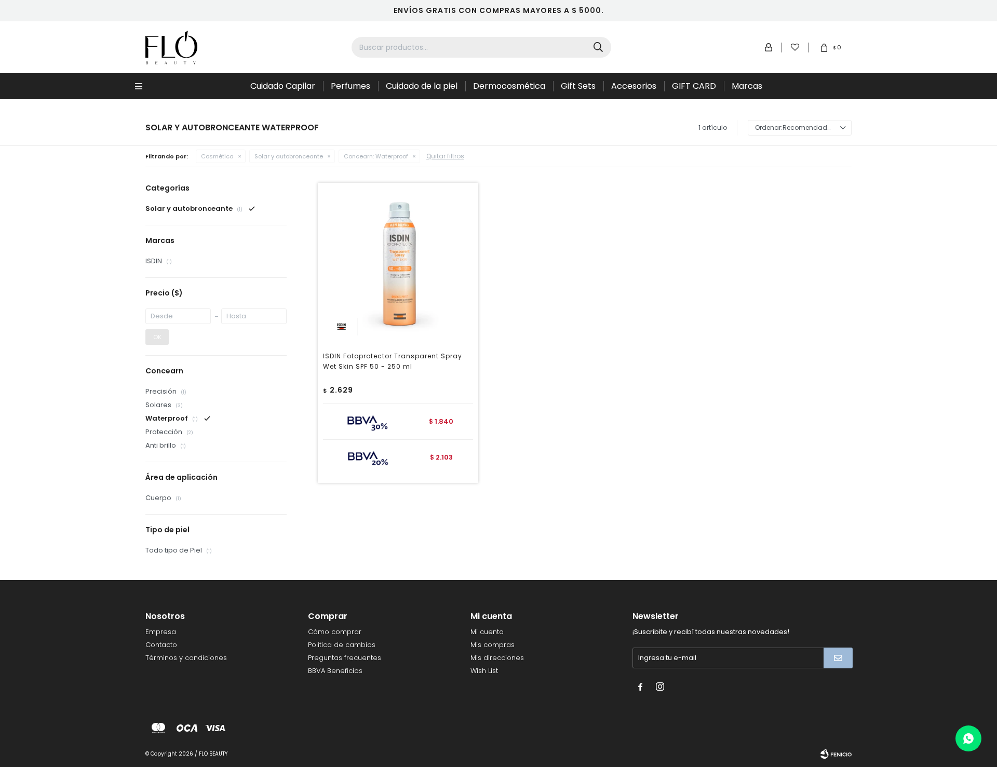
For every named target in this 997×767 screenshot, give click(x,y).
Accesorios (633, 86)
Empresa (160, 632)
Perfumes (350, 86)
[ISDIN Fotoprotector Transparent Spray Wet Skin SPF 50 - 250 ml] (398, 263)
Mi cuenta (487, 632)
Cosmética (217, 156)
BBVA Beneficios (335, 671)
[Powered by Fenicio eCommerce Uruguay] (836, 754)
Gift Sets (578, 86)
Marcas (747, 86)
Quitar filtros (445, 156)
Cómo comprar (334, 632)
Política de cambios (341, 645)
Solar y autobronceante (288, 156)
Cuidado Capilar (282, 86)
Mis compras (492, 645)
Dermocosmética (509, 86)
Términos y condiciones (186, 658)
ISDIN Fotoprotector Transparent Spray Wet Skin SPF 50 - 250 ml (392, 361)
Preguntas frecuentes (344, 658)
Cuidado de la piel (421, 86)
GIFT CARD (694, 86)
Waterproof (376, 156)
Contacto (161, 645)
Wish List (484, 671)
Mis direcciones (497, 658)
